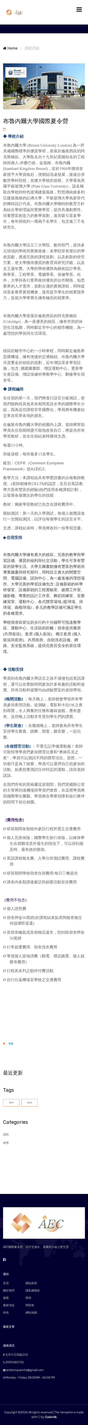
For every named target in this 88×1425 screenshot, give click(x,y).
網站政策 (31, 1283)
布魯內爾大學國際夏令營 (35, 121)
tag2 (29, 1103)
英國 (10, 1043)
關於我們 (9, 1290)
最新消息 (9, 1305)
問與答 (30, 1305)
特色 (6, 1312)
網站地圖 (31, 1312)
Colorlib (51, 1417)
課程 (6, 1134)
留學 (6, 1143)
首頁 (6, 1283)
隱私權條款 (33, 1290)
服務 (6, 1298)
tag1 (11, 1103)
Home (12, 48)
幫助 (28, 1298)
